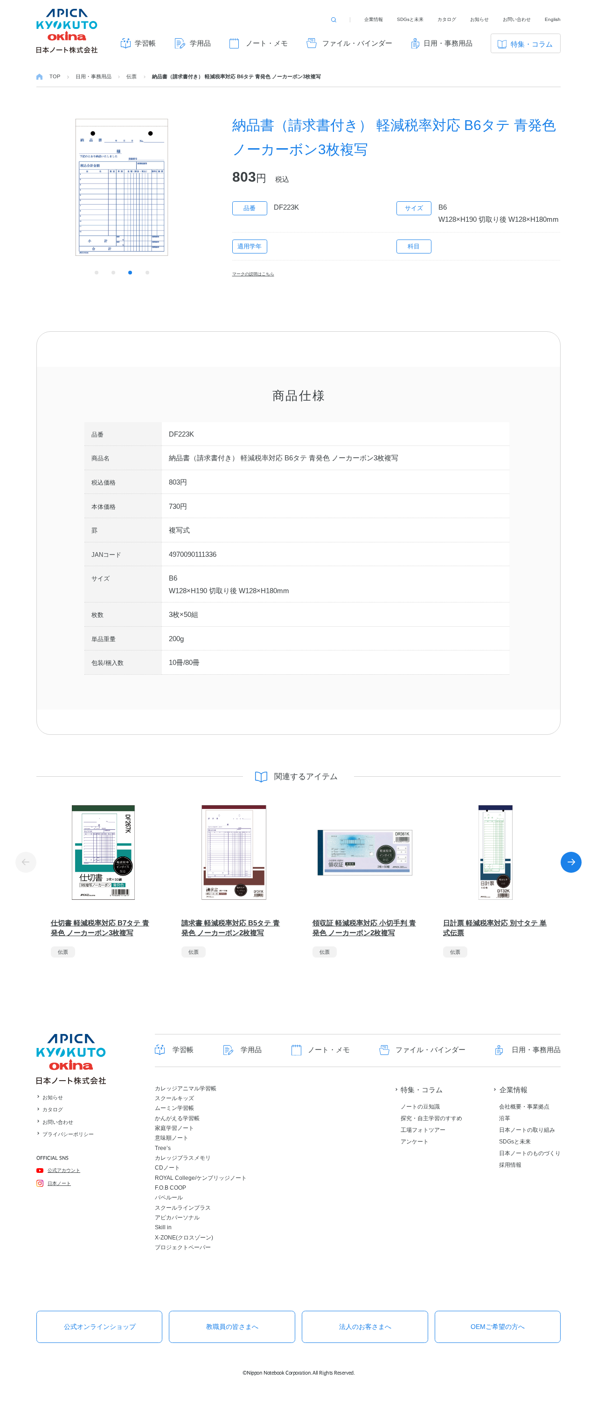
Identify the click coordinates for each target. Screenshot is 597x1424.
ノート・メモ (267, 43)
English (553, 19)
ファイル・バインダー (357, 43)
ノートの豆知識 (420, 1106)
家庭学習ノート (174, 1128)
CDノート (167, 1167)
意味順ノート (171, 1138)
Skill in (163, 1227)
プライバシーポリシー (68, 1134)
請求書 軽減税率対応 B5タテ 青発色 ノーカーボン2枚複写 (230, 928)
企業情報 (373, 19)
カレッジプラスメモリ (183, 1158)
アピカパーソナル (177, 1217)
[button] (571, 862)
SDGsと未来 (410, 19)
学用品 (200, 43)
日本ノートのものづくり (530, 1153)
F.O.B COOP (170, 1187)
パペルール (169, 1197)
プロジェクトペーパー (183, 1247)
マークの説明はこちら (253, 274)
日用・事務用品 (447, 43)
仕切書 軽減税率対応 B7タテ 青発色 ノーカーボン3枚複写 (100, 928)
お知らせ (479, 19)
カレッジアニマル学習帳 (185, 1088)
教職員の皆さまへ (232, 1326)
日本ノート (59, 1183)
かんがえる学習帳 (177, 1118)
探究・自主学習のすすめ (431, 1118)
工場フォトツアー (423, 1130)
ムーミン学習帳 (174, 1108)
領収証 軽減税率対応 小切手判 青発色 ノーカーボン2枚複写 (364, 928)
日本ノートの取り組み (527, 1130)
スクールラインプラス (183, 1208)
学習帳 (145, 43)
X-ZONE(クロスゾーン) (184, 1237)
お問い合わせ (517, 19)
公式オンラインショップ (100, 1326)
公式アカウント (64, 1170)
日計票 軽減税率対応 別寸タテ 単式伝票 (495, 928)
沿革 (504, 1118)
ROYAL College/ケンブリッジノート (201, 1178)
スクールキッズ (174, 1098)
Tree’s (163, 1148)
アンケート (415, 1141)
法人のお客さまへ (365, 1326)
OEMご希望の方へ (498, 1326)
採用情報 (510, 1165)
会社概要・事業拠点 (524, 1106)
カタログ (446, 19)
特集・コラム (532, 44)
